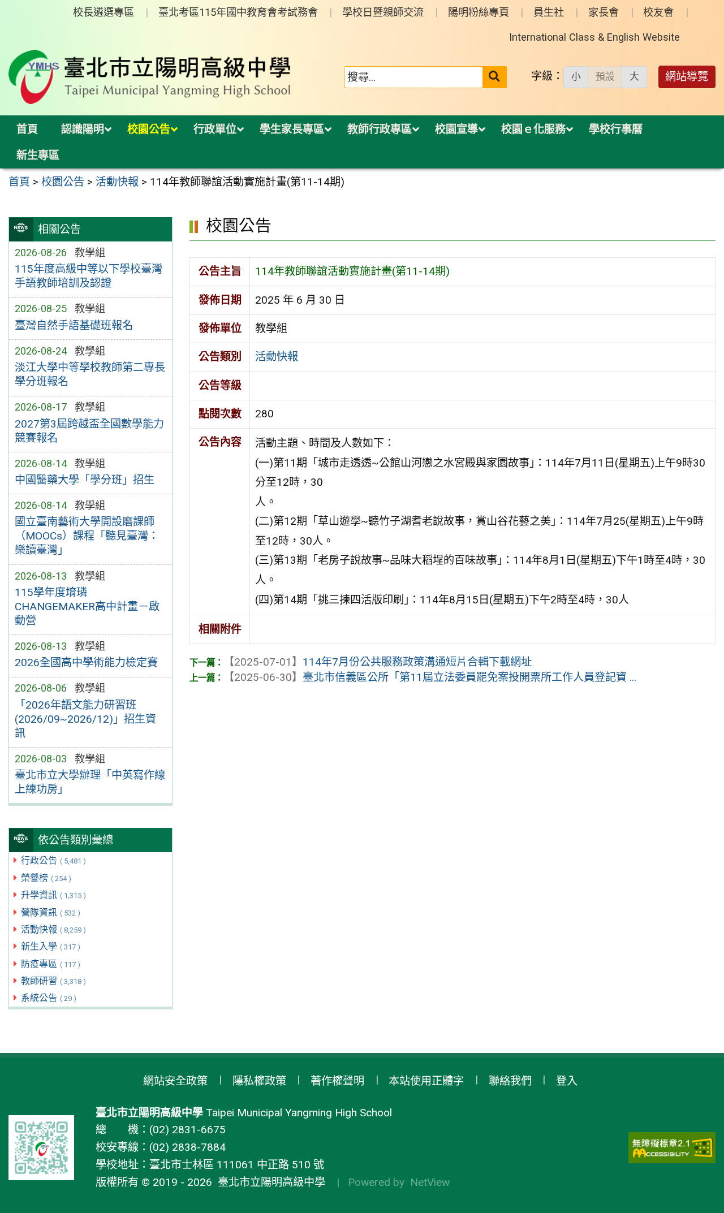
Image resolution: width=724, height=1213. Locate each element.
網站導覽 (686, 76)
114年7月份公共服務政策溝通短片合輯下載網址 (377, 661)
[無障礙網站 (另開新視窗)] (672, 1147)
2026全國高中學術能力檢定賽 (86, 662)
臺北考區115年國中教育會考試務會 (238, 12)
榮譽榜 (46, 878)
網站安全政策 (175, 1080)
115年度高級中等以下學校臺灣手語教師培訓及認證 (88, 276)
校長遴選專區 (103, 12)
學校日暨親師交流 (383, 12)
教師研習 (53, 980)
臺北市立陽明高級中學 (268, 1182)
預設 (605, 76)
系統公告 (48, 997)
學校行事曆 (616, 129)
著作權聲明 (337, 1080)
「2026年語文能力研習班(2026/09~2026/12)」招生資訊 (85, 719)
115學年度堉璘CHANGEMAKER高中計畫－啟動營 (87, 606)
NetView (430, 1182)
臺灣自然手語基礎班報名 (74, 325)
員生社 (548, 12)
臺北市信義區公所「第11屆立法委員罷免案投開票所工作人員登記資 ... (429, 677)
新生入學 (50, 946)
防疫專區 (50, 964)
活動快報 (53, 929)
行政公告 (53, 860)
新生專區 (37, 155)
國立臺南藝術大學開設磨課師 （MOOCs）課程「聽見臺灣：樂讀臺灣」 (87, 535)
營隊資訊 (50, 912)
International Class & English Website (594, 37)
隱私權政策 (259, 1080)
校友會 (658, 12)
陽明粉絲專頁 (478, 12)
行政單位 (214, 129)
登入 (567, 1080)
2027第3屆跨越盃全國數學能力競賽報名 (89, 430)
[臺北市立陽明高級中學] (149, 77)
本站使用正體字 (426, 1080)
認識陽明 (82, 129)
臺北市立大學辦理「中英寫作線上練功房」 (90, 782)
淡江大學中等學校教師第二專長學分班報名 (90, 374)
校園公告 (148, 129)
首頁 (27, 129)
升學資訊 (53, 895)
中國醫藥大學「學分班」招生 (84, 479)
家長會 (603, 12)
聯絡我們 (510, 1080)
